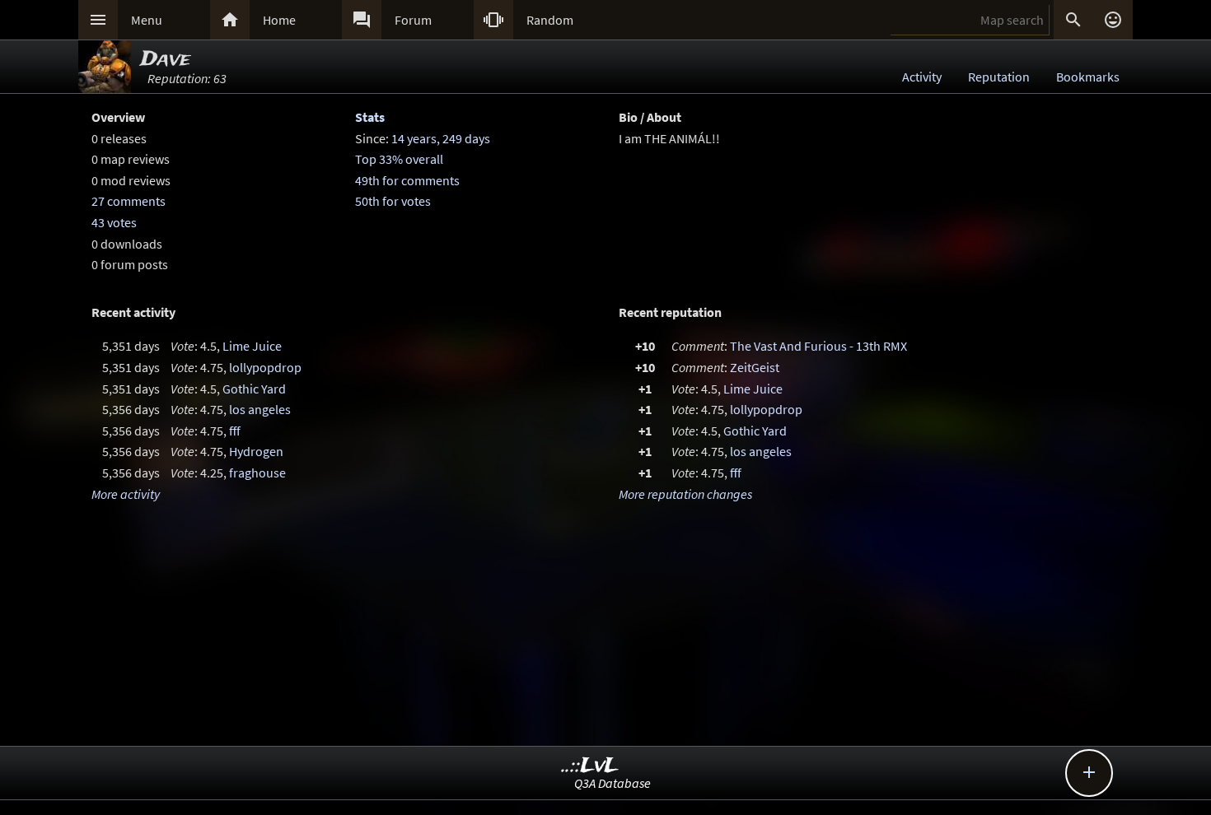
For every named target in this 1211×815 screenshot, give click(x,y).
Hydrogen (256, 451)
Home (279, 20)
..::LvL (590, 766)
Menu (146, 20)
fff (235, 430)
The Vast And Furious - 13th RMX (818, 346)
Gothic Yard (254, 388)
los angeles (260, 409)
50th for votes (393, 201)
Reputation (999, 76)
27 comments (128, 201)
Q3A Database (612, 783)
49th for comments (407, 180)
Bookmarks (1088, 76)
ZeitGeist (754, 367)
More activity (125, 494)
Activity (922, 76)
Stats (370, 117)
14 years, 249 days (440, 138)
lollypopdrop (265, 367)
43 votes (114, 222)
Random (549, 20)
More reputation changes (685, 494)
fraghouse (257, 472)
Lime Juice (252, 346)
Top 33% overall (399, 159)
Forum (413, 20)
